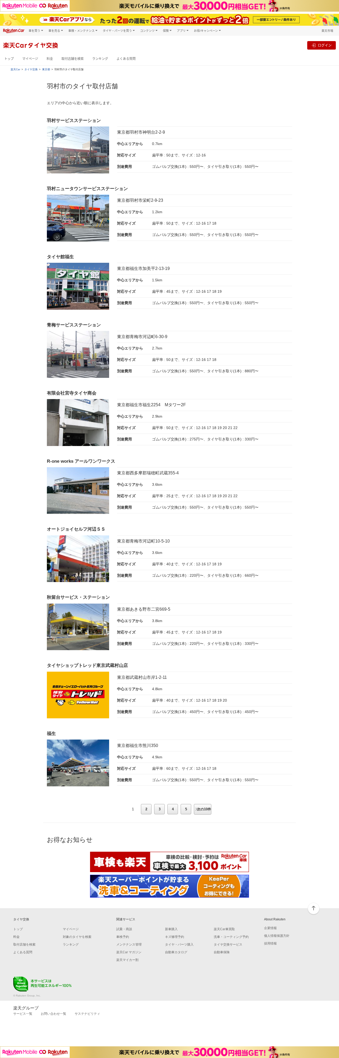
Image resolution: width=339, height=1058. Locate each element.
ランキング (100, 58)
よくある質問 (126, 58)
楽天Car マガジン (128, 952)
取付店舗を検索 (72, 58)
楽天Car (15, 69)
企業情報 (270, 928)
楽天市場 (327, 31)
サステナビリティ (87, 1014)
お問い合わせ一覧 (53, 1014)
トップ (9, 58)
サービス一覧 (22, 1014)
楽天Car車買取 (224, 929)
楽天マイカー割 (127, 960)
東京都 (46, 69)
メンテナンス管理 (129, 944)
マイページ (30, 58)
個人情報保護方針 (276, 936)
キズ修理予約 (174, 937)
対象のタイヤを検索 (77, 937)
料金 (50, 58)
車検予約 (122, 937)
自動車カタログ (176, 952)
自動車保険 (222, 952)
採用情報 (270, 943)
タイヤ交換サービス (228, 944)
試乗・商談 (124, 929)
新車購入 (171, 929)
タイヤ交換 (31, 69)
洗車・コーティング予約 (231, 937)
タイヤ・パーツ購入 (179, 944)
